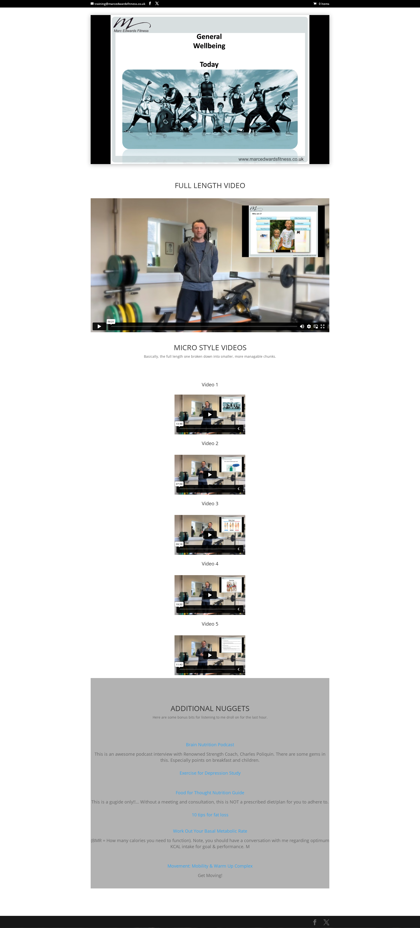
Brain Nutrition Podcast (210, 744)
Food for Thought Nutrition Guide (210, 792)
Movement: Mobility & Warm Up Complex (210, 866)
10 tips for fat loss (210, 815)
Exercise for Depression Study (210, 773)
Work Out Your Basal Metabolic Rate (210, 831)
